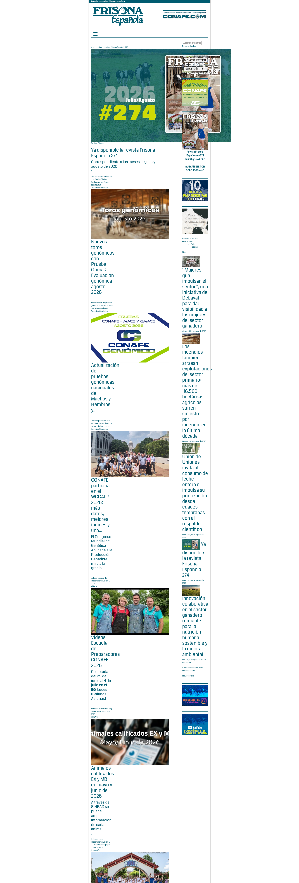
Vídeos (94, 586)
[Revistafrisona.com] (118, 15)
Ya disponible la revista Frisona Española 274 (123, 153)
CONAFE (94, 717)
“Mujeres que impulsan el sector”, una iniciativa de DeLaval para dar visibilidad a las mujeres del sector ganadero (195, 298)
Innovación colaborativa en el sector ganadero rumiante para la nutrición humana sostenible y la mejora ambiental (195, 626)
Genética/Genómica (99, 187)
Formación (95, 850)
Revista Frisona (97, 143)
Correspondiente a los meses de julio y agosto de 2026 (123, 164)
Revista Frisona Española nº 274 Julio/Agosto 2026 (195, 155)
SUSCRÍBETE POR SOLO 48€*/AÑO (195, 168)
